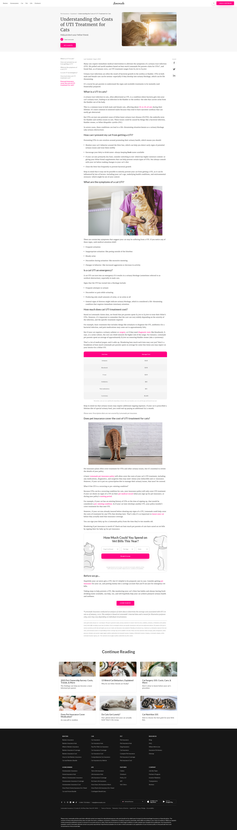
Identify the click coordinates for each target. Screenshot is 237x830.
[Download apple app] (153, 801)
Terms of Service (106, 808)
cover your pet (125, 603)
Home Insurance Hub (69, 774)
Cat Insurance (124, 750)
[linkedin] (70, 802)
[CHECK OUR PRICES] (225, 3)
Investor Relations (154, 778)
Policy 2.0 (123, 778)
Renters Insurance (68, 740)
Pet (26, 3)
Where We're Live (154, 747)
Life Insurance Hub (97, 774)
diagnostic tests (144, 332)
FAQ (150, 743)
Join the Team (153, 771)
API (121, 781)
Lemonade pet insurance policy (102, 476)
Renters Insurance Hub (69, 743)
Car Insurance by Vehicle (99, 760)
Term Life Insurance (97, 771)
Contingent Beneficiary (98, 791)
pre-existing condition (103, 504)
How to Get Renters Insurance (71, 757)
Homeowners (14, 3)
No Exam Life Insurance (98, 781)
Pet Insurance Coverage (127, 757)
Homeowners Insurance (69, 771)
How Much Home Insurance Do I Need (74, 788)
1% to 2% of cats (145, 107)
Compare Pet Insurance (127, 753)
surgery (122, 332)
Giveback (38, 3)
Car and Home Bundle (69, 791)
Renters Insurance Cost (69, 753)
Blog (150, 740)
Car (22, 3)
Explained (73, 13)
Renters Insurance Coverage (71, 750)
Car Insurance (95, 740)
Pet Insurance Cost (126, 760)
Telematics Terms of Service (120, 808)
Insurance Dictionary (155, 750)
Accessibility (150, 808)
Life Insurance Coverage (98, 778)
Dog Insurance (124, 747)
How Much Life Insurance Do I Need (102, 788)
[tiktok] (76, 802)
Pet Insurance (64, 13)
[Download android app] (169, 801)
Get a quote (68, 45)
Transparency (153, 781)
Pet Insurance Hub (126, 743)
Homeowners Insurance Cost (71, 784)
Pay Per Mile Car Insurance (99, 747)
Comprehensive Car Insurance (100, 757)
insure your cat (158, 514)
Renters (5, 3)
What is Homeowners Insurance (72, 778)
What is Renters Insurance (70, 747)
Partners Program (154, 774)
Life (31, 3)
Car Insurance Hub (97, 743)
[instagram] (67, 802)
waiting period (106, 496)
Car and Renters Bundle (69, 760)
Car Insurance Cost (97, 753)
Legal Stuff (133, 808)
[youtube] (73, 802)
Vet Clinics (123, 784)
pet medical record (125, 494)
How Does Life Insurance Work (101, 784)
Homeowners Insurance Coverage (73, 781)
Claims (122, 771)
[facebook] (61, 802)
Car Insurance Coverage (98, 750)
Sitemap (151, 753)
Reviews (151, 784)
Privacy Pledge (141, 808)
